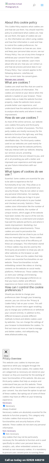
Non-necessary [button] (9, 431)
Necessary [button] (7, 403)
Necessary (10, 406)
